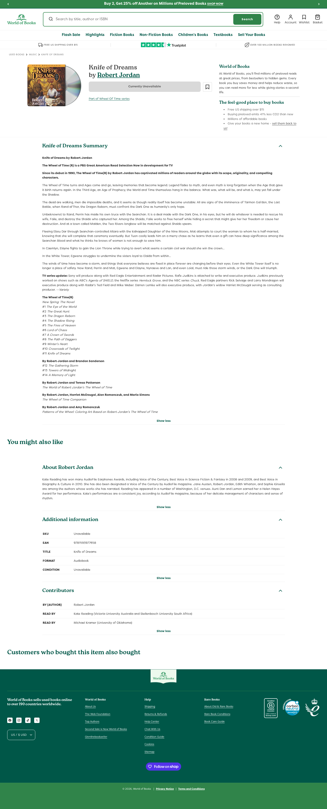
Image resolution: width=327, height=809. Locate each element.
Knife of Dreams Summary (75, 146)
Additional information (70, 520)
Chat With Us (152, 729)
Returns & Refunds (156, 714)
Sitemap (149, 751)
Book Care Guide (214, 721)
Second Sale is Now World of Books (106, 729)
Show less (164, 420)
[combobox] (153, 19)
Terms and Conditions (191, 788)
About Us (90, 706)
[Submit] (50, 19)
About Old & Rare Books (218, 706)
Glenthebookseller (96, 736)
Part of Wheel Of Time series (109, 98)
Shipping (150, 706)
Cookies (149, 744)
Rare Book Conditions (217, 714)
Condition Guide (154, 736)
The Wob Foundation (97, 714)
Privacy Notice (165, 788)
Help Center (152, 721)
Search (247, 19)
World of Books (142, 788)
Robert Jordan (118, 75)
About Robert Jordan (67, 468)
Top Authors (92, 721)
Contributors (58, 591)
